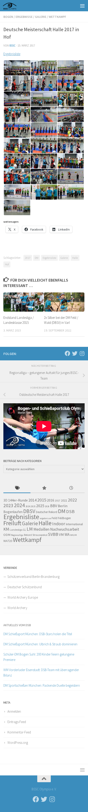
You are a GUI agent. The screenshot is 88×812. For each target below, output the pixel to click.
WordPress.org (17, 742)
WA (67, 534)
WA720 (7, 541)
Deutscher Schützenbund (24, 587)
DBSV (29, 511)
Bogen (8, 17)
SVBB (53, 534)
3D (5, 500)
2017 (27, 257)
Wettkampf (57, 17)
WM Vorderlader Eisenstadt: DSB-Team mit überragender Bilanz (41, 672)
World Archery (17, 608)
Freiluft (12, 523)
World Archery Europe (22, 597)
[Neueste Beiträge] (71, 488)
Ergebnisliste (11, 54)
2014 (32, 500)
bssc (12, 45)
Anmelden (14, 711)
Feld (54, 518)
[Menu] (82, 5)
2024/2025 (30, 506)
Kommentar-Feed (19, 732)
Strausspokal (39, 535)
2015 (41, 500)
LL (24, 529)
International (74, 524)
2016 (50, 500)
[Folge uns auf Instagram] (82, 353)
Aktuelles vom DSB (17, 625)
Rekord (28, 535)
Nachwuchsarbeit (64, 529)
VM (61, 534)
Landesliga (16, 529)
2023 (8, 505)
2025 (40, 505)
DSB (70, 511)
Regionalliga (17, 535)
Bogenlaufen (13, 512)
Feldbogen (64, 518)
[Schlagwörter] (16, 488)
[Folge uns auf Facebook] (67, 353)
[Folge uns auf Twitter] (74, 353)
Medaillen (41, 529)
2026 (47, 506)
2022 (72, 500)
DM (36, 257)
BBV (53, 505)
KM (6, 529)
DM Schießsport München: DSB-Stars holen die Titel (37, 634)
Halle (75, 257)
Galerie (40, 17)
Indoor (58, 523)
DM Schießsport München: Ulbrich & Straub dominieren (40, 644)
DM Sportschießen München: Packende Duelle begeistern (41, 685)
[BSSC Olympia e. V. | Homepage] (15, 5)
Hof (7, 264)
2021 (64, 500)
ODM (6, 535)
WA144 (73, 535)
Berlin (62, 506)
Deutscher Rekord (46, 512)
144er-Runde (18, 500)
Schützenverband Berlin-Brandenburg (33, 576)
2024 (19, 505)
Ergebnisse (24, 17)
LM (30, 529)
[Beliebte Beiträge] (44, 488)
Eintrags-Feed (16, 722)
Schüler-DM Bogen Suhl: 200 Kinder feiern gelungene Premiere (38, 657)
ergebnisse (45, 518)
